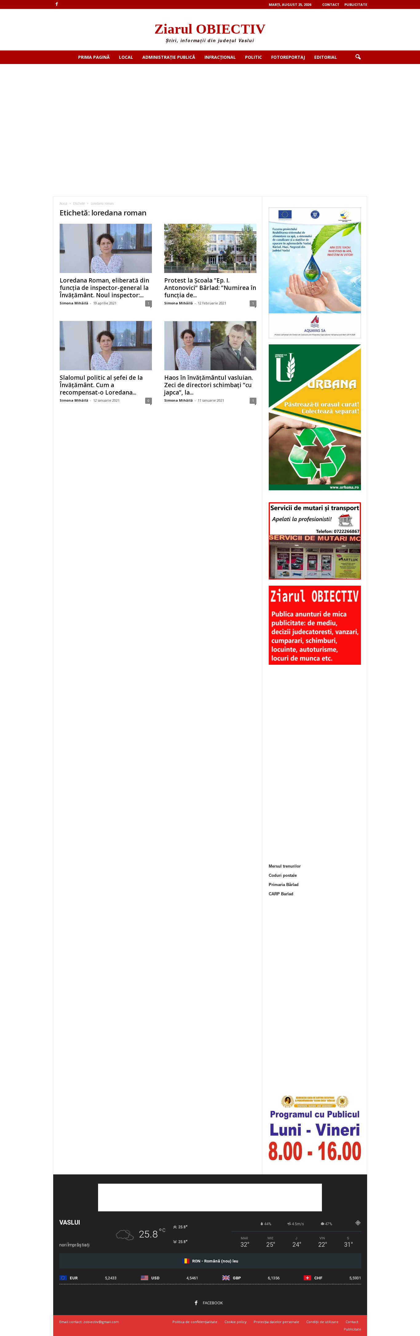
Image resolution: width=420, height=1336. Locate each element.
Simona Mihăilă (74, 303)
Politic (253, 57)
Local (126, 57)
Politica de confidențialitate (194, 1321)
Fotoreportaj (288, 57)
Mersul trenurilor (285, 866)
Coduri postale (283, 875)
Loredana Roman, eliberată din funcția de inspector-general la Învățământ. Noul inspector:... (104, 287)
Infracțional (220, 57)
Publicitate (355, 4)
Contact (330, 4)
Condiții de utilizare (322, 1321)
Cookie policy (235, 1321)
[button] (358, 57)
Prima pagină (94, 57)
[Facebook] (57, 4)
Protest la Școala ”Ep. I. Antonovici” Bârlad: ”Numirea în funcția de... (210, 287)
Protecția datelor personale (276, 1321)
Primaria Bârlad (284, 884)
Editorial (325, 57)
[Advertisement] (210, 110)
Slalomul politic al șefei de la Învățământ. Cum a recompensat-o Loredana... (101, 385)
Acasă (63, 203)
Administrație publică (168, 57)
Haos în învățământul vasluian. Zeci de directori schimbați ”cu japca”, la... (208, 385)
